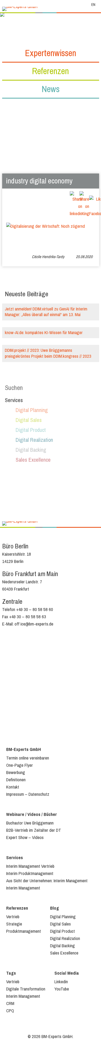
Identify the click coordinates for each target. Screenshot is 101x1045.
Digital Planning (32, 410)
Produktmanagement (23, 931)
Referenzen (50, 71)
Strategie (14, 924)
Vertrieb (12, 917)
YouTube (61, 989)
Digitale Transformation (25, 989)
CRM (10, 1003)
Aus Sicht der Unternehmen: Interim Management (47, 881)
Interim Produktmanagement (29, 873)
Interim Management (23, 888)
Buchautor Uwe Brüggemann (30, 823)
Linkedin (61, 982)
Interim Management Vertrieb (30, 866)
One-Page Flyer (19, 765)
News (51, 89)
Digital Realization (34, 440)
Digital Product (31, 430)
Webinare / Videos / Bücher (31, 814)
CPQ (10, 1011)
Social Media (66, 973)
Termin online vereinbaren (27, 758)
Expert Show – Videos (25, 837)
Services (14, 858)
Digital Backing (31, 450)
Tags (11, 973)
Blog (54, 908)
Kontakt (12, 787)
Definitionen (16, 780)
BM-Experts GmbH (23, 749)
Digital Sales (29, 420)
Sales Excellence (33, 460)
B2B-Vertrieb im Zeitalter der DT (33, 830)
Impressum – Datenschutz (27, 794)
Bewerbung (15, 772)
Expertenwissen (50, 53)
